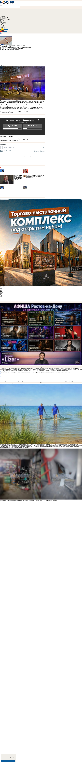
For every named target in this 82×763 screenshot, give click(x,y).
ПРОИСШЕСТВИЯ (3, 22)
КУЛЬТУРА (2, 15)
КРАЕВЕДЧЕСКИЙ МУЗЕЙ (4, 14)
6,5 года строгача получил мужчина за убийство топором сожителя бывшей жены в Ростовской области (46, 445)
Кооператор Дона (3, 140)
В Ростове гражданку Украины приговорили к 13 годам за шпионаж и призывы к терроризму (31, 383)
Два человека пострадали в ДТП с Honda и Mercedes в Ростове (31, 372)
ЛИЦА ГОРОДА (2, 16)
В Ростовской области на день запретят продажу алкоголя (63, 369)
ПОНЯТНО (8, 760)
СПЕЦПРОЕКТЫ (3, 23)
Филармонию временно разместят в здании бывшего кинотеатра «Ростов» (68, 444)
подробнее (8, 287)
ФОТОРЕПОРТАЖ (3, 25)
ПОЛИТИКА (2, 21)
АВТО (1, 10)
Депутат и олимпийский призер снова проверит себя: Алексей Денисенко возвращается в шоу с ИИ (53, 446)
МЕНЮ (1, 9)
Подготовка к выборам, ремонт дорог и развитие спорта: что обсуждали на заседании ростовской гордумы (16, 445)
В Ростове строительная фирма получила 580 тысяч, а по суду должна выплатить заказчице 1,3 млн (26, 375)
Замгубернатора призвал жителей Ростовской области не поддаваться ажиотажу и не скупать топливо (56, 372)
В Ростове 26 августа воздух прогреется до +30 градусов (66, 381)
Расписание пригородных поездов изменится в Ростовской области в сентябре (27, 370)
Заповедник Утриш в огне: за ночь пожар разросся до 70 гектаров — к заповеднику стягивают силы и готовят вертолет (18, 381)
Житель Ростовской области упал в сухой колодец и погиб (9, 383)
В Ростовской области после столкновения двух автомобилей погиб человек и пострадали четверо (24, 446)
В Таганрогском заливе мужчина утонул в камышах (8, 444)
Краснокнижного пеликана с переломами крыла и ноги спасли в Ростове (23, 368)
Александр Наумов (14, 140)
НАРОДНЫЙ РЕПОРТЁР (4, 17)
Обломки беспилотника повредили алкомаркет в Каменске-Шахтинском (11, 500)
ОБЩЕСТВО (2, 20)
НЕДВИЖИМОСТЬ (3, 18)
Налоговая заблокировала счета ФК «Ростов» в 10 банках (21, 447)
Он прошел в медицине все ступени (6, 368)
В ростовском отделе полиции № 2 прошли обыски (8, 138)
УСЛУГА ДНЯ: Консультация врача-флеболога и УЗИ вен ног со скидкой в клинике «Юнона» (15, 47)
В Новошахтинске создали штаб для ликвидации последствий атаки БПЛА (48, 500)
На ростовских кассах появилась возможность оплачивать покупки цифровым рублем (52, 374)
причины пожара (8, 140)
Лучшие (5, 150)
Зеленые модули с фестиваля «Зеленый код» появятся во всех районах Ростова (18, 369)
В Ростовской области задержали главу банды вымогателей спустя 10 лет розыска (42, 369)
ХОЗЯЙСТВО (2, 26)
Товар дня (1, 35)
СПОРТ (1, 24)
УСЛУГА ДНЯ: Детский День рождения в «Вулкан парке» (9, 49)
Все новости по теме (3, 46)
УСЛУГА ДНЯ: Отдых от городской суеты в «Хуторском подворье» (11, 48)
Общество (1, 65)
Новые (1, 150)
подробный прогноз (3, 287)
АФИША (1, 11)
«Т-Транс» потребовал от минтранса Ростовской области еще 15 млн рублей (46, 381)
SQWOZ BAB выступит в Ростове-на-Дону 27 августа (29, 500)
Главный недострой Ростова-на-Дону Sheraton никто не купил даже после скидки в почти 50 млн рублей (54, 370)
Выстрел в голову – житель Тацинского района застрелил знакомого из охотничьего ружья (46, 368)
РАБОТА (6, 29)
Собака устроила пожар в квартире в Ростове (49, 444)
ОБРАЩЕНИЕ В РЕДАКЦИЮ (5, 19)
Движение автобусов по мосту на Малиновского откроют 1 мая (10, 139)
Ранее (10, 150)
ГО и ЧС (19, 140)
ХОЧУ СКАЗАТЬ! (3, 27)
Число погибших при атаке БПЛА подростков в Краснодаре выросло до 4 (11, 372)
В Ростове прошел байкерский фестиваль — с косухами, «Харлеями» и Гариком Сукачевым (29, 444)
